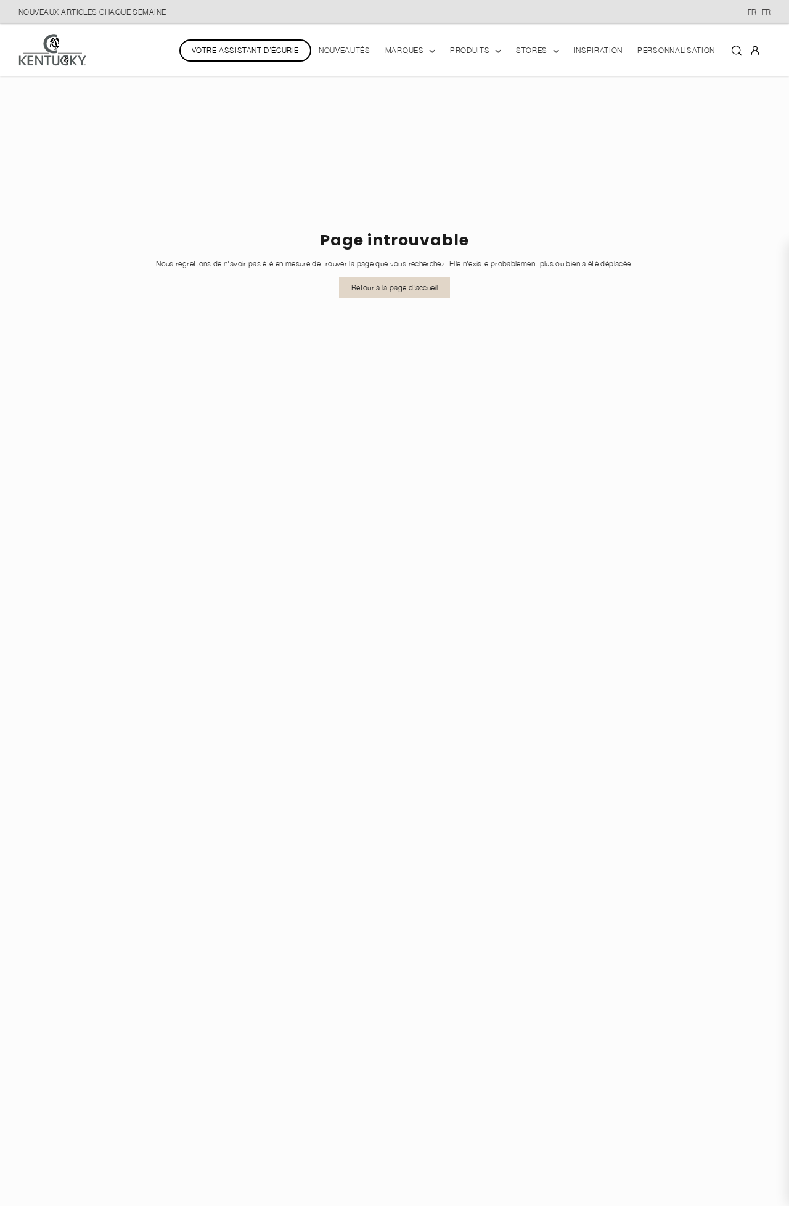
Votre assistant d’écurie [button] (245, 50)
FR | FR (759, 12)
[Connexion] (755, 49)
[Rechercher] (736, 50)
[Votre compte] (755, 50)
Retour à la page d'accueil (394, 287)
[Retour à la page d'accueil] (52, 50)
